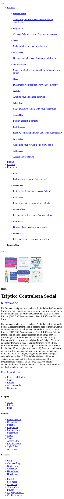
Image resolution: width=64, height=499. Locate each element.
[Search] (2, 251)
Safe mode (12, 482)
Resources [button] (12, 167)
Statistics (11, 425)
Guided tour (12, 466)
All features (12, 449)
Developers (12, 474)
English (10, 479)
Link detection (14, 443)
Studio (10, 435)
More (3, 319)
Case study (12, 468)
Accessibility (13, 441)
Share (10, 438)
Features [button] (11, 7)
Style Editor (12, 446)
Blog (9, 460)
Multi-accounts (14, 430)
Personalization (14, 419)
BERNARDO (11, 303)
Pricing (10, 162)
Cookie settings (14, 495)
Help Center (13, 471)
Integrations (12, 427)
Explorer (11, 164)
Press (9, 408)
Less (29, 367)
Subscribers (12, 433)
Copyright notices (15, 492)
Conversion (12, 422)
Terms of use (13, 487)
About (10, 402)
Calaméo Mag (13, 463)
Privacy (10, 490)
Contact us (12, 484)
